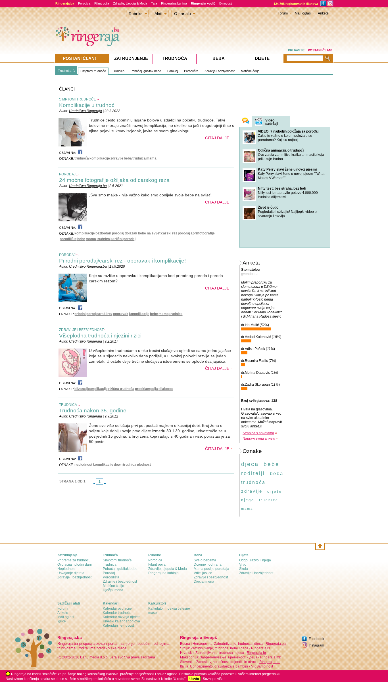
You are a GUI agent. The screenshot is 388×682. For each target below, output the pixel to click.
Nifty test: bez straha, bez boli (282, 188)
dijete (274, 491)
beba (128, 158)
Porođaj (172, 71)
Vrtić (242, 564)
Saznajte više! (213, 679)
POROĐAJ (67, 174)
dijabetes (165, 389)
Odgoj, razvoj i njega (255, 560)
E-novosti (225, 3)
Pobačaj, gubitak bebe (146, 71)
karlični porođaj (122, 239)
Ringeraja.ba (276, 644)
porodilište (68, 239)
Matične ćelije (250, 71)
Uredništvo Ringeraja (85, 111)
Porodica (84, 3)
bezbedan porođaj (109, 233)
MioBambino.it (262, 666)
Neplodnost (66, 569)
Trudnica (118, 71)
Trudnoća (64, 70)
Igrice (61, 621)
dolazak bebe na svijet (142, 233)
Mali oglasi (303, 13)
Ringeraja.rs (260, 648)
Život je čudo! (268, 207)
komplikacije (99, 158)
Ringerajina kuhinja (174, 3)
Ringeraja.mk (270, 657)
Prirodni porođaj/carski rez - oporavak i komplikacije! (122, 261)
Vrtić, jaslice (203, 573)
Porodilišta (191, 71)
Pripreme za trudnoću (74, 560)
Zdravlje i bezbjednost (220, 71)
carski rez (169, 233)
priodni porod (85, 314)
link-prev (94, 483)
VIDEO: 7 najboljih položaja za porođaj (288, 131)
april (194, 233)
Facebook (316, 639)
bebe (81, 239)
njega (247, 500)
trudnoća (81, 158)
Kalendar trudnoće (117, 613)
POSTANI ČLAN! (320, 50)
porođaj (184, 233)
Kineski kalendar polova (121, 621)
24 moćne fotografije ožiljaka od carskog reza (114, 180)
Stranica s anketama (258, 433)
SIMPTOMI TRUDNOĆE (77, 99)
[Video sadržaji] (258, 121)
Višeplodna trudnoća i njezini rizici (100, 336)
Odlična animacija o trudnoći (281, 150)
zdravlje (116, 158)
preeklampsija (146, 389)
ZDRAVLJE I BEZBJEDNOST (81, 330)
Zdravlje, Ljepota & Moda (130, 3)
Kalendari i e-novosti (119, 626)
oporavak (120, 314)
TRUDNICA (68, 405)
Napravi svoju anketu (259, 438)
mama (151, 158)
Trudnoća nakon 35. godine (92, 411)
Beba (218, 58)
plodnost (144, 465)
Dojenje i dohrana (208, 564)
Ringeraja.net (269, 662)
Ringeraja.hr (256, 653)
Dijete (262, 58)
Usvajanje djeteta (70, 573)
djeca (250, 464)
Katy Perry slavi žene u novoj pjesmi (287, 169)
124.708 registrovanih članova (296, 3)
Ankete (323, 13)
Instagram (316, 645)
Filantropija (101, 3)
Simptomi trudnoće (93, 71)
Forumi (283, 13)
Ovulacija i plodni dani (74, 564)
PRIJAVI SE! (297, 50)
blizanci (80, 389)
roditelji (253, 473)
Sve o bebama (205, 560)
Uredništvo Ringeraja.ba (88, 186)
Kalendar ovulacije (117, 608)
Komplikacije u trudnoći (87, 105)
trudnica (139, 158)
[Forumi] (245, 121)
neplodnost (83, 465)
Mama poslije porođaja (211, 569)
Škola (243, 569)
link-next (105, 483)
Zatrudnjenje (131, 58)
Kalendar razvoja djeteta (122, 617)
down (118, 465)
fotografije (206, 233)
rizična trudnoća (121, 389)
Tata (154, 3)
